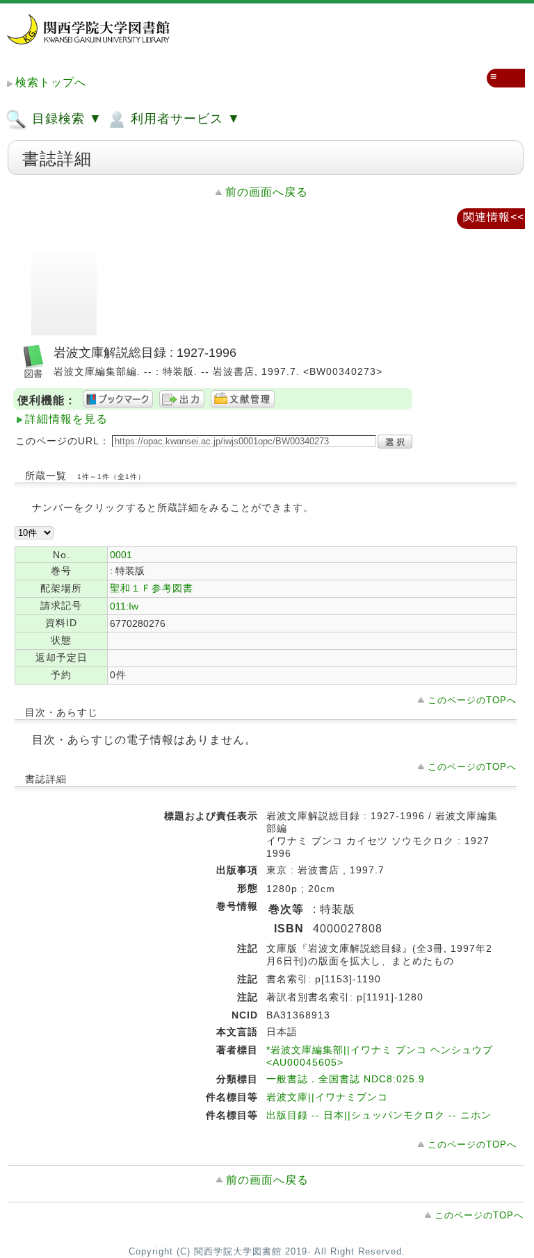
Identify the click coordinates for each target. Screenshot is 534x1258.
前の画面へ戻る (266, 192)
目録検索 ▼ (65, 119)
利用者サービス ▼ (184, 119)
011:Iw (124, 606)
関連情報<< (493, 217)
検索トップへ (50, 82)
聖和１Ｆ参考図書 (151, 588)
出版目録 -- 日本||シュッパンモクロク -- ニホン (379, 1115)
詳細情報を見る (66, 419)
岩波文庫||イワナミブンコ (327, 1096)
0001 (121, 554)
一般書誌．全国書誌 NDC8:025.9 (345, 1078)
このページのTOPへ (472, 700)
